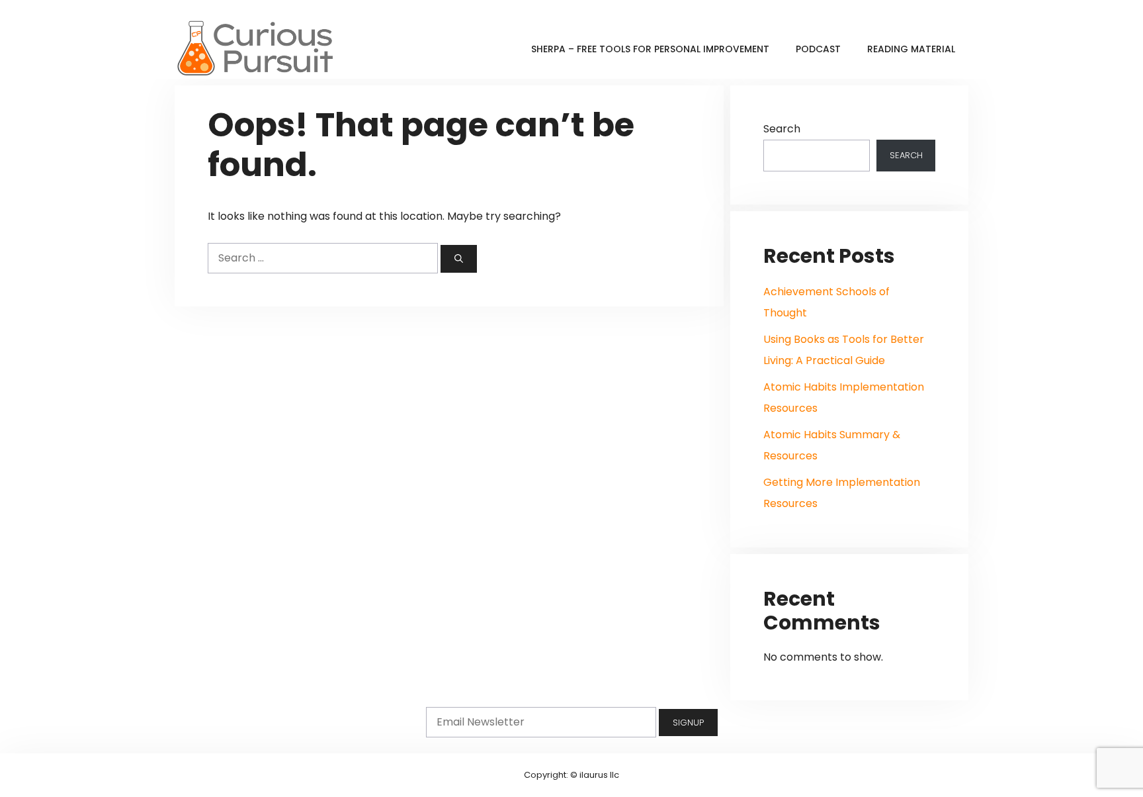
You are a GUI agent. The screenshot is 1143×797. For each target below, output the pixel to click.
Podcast (818, 49)
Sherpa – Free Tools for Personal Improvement (650, 49)
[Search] (459, 259)
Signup (688, 722)
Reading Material (911, 49)
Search (781, 128)
